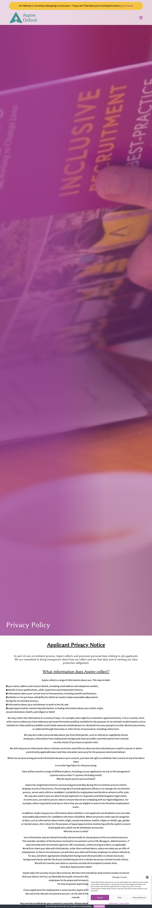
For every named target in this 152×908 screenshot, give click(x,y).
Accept (100, 897)
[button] (147, 877)
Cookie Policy (113, 903)
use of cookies (87, 906)
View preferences (139, 897)
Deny (120, 897)
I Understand (99, 906)
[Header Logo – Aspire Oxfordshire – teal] (23, 13)
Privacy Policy (124, 903)
